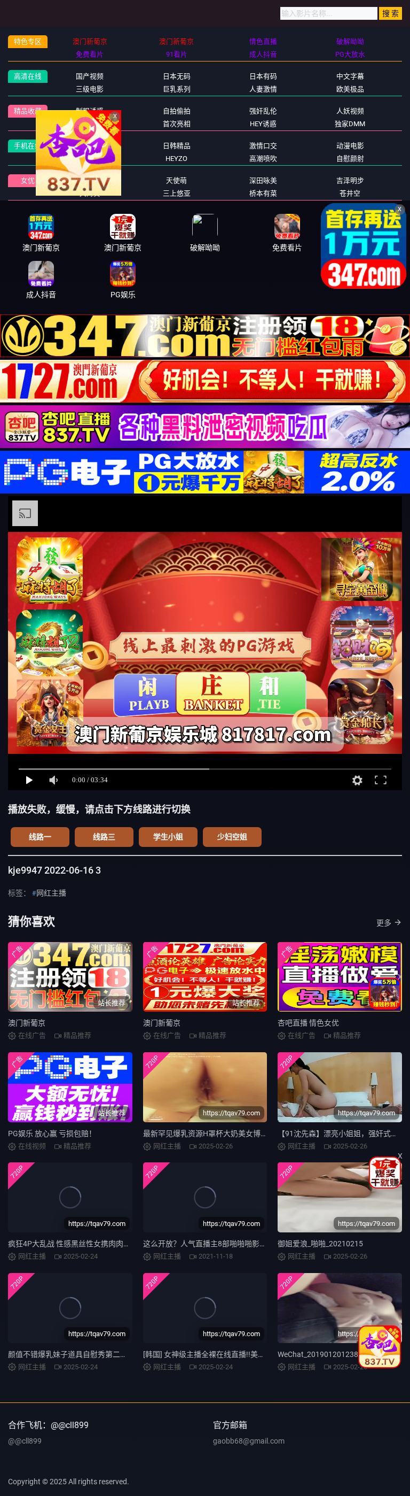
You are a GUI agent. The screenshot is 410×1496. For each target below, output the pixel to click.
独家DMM (350, 124)
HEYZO (176, 159)
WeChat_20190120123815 (322, 1354)
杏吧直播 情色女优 (308, 1023)
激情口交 (263, 146)
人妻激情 (263, 89)
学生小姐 (168, 836)
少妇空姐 (232, 836)
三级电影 (90, 89)
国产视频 (90, 76)
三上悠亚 (177, 193)
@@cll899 (25, 1441)
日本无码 (177, 76)
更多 (383, 923)
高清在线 (28, 76)
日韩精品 (177, 146)
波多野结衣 (90, 180)
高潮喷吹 (263, 159)
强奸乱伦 (263, 111)
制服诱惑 (90, 111)
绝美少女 (90, 124)
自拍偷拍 (177, 111)
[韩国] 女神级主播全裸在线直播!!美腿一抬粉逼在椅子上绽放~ (244, 1354)
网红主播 (90, 146)
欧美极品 (350, 89)
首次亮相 (177, 124)
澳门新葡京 (26, 1023)
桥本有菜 (263, 193)
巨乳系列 (177, 89)
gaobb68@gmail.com (249, 1441)
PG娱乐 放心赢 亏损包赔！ (52, 1133)
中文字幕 (350, 76)
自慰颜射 (350, 159)
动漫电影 (350, 146)
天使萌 (176, 180)
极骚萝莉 (90, 159)
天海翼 (90, 193)
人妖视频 (350, 111)
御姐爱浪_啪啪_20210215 (320, 1243)
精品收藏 (28, 111)
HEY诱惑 (263, 124)
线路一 (40, 836)
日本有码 (263, 76)
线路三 (104, 836)
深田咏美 (263, 180)
